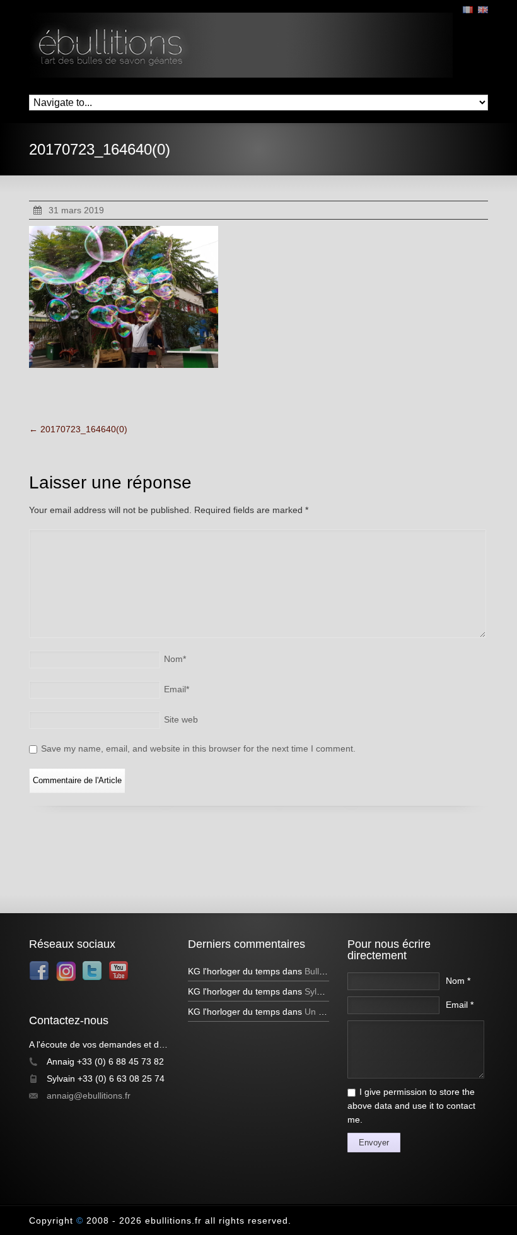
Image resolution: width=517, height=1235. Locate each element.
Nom (175, 659)
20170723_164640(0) (78, 429)
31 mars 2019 (76, 210)
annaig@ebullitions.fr (89, 1095)
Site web (181, 719)
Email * (459, 1005)
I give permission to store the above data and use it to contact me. (411, 1106)
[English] (483, 9)
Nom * (458, 981)
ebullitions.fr (173, 1220)
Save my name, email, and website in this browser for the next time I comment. (198, 748)
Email (176, 689)
